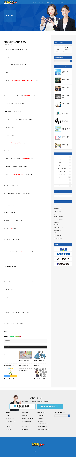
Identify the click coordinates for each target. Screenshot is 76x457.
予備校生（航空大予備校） (63, 171)
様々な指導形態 (45, 2)
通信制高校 (56, 222)
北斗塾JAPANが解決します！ (12, 421)
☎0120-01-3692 (67, 2)
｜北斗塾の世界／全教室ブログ (44, 423)
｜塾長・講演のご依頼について (44, 429)
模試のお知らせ (57, 230)
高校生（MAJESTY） (63, 182)
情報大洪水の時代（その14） (24, 365)
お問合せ (56, 232)
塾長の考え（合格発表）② (9, 378)
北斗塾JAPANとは (37, 2)
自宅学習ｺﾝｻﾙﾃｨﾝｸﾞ (58, 214)
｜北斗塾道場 (40, 421)
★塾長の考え (9, 426)
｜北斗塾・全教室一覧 (42, 426)
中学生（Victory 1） (63, 165)
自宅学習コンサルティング (28, 418)
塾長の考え (53, 2)
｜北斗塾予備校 (40, 418)
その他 (63, 156)
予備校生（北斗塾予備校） (63, 168)
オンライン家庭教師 (58, 219)
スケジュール (63, 159)
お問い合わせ (60, 2)
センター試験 (63, 162)
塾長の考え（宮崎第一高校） (24, 360)
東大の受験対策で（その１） (9, 365)
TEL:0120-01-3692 (58, 238)
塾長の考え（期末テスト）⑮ (39, 378)
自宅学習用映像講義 (58, 216)
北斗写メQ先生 (57, 211)
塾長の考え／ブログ (58, 227)
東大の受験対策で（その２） (24, 370)
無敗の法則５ (36, 365)
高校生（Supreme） (63, 185)
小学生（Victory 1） (63, 180)
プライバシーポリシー (59, 235)
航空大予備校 (57, 224)
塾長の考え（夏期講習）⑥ (39, 360)
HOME (55, 205)
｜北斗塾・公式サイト (42, 415)
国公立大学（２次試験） (63, 174)
